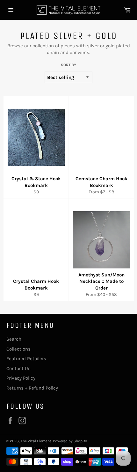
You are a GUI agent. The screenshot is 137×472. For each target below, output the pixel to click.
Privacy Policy (20, 378)
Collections (18, 349)
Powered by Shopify (70, 441)
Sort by (68, 65)
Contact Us (18, 368)
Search (13, 339)
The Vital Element (36, 441)
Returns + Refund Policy (32, 388)
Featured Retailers (26, 358)
